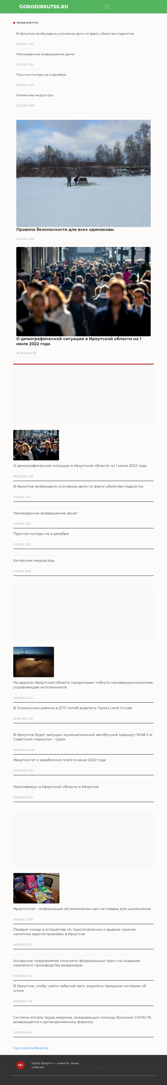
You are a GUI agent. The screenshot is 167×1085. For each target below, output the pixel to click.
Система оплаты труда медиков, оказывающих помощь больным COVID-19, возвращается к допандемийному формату (82, 1019)
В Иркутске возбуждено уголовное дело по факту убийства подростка (78, 486)
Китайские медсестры (34, 560)
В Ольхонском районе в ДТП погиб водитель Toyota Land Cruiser (73, 708)
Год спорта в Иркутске (31, 1048)
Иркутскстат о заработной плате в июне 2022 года (59, 760)
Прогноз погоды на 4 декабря (41, 533)
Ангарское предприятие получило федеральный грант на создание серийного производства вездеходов (76, 962)
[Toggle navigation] (107, 7)
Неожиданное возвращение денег (45, 513)
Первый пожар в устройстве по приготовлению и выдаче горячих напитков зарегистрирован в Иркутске (74, 931)
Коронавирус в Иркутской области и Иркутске (56, 786)
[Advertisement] (83, 396)
